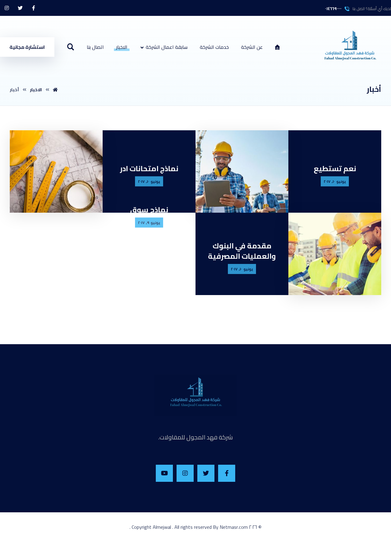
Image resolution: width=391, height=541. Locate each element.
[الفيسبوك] (33, 8)
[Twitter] (205, 473)
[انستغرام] (6, 8)
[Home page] (55, 90)
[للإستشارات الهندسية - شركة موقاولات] (350, 48)
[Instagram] (185, 473)
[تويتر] (20, 8)
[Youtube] (164, 473)
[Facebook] (226, 473)
